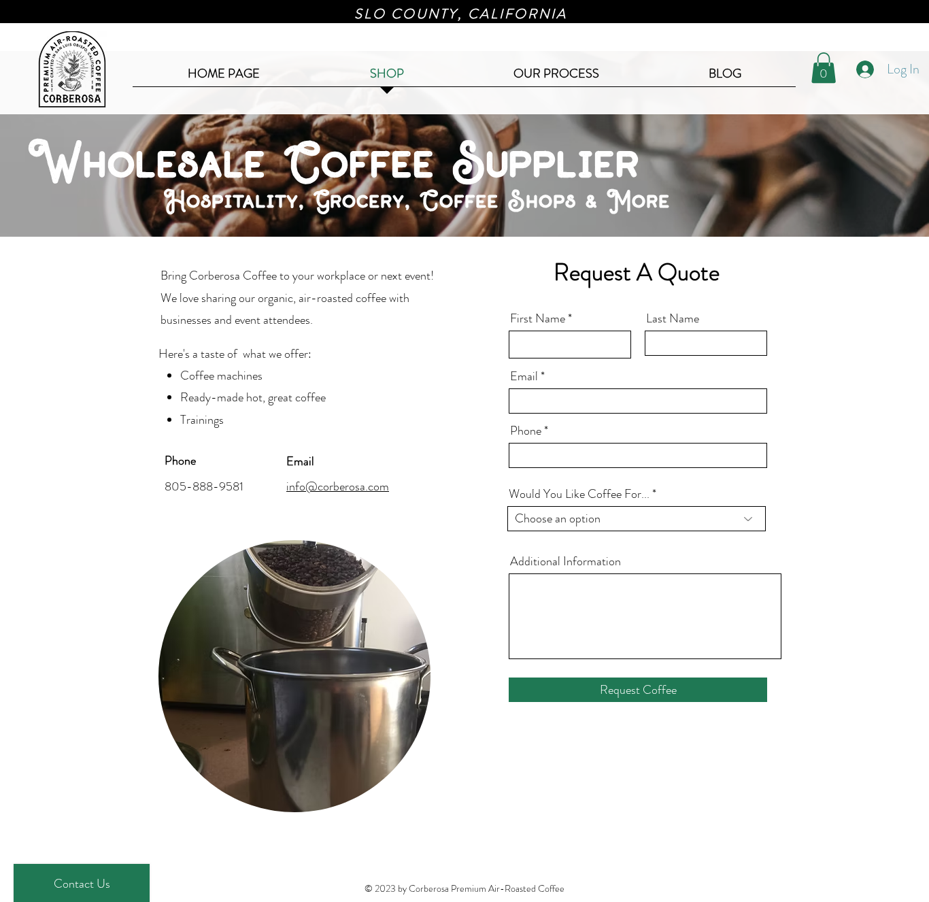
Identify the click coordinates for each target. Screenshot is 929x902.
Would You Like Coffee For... (579, 494)
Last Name (672, 318)
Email (524, 376)
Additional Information (565, 561)
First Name (537, 318)
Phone (525, 430)
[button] (824, 67)
